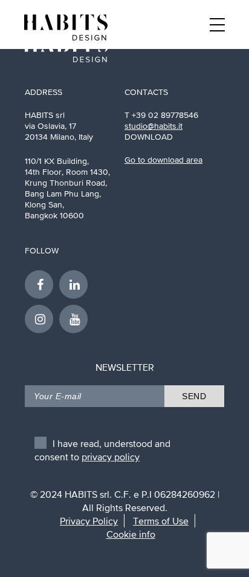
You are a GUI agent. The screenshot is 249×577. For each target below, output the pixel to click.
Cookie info (130, 534)
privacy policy (111, 456)
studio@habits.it (153, 126)
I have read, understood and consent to (102, 446)
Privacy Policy (89, 520)
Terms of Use (161, 520)
